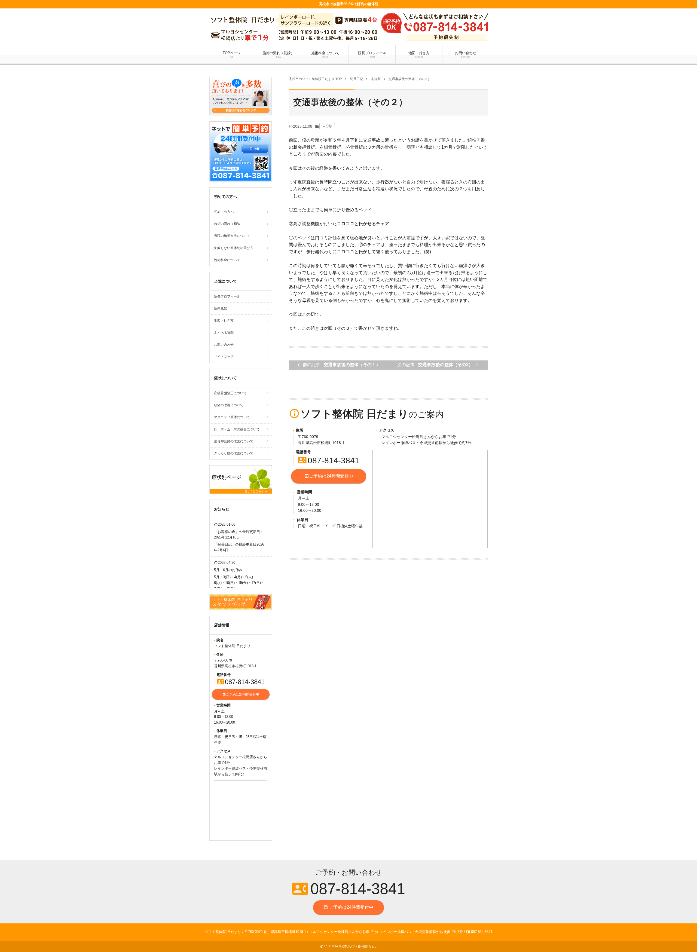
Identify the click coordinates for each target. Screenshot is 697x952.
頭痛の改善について (228, 405)
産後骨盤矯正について (230, 393)
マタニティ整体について (232, 417)
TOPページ (232, 54)
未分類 (327, 126)
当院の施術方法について (232, 236)
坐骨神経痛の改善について (233, 441)
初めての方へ (224, 212)
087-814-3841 (328, 460)
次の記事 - (438, 364)
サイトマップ (224, 357)
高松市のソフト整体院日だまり (358, 946)
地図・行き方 (419, 54)
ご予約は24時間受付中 (328, 476)
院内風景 (220, 308)
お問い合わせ (465, 54)
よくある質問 (224, 333)
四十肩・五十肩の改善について (237, 429)
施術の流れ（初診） (278, 54)
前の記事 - (338, 364)
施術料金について (325, 54)
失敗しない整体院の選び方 (233, 248)
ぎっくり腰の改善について (233, 453)
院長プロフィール (372, 54)
